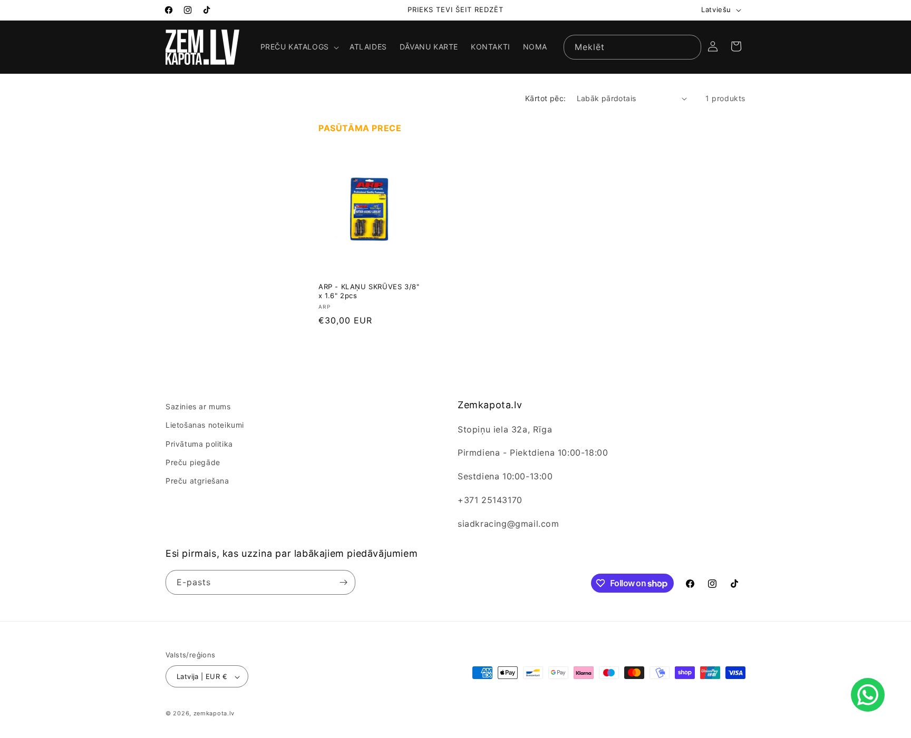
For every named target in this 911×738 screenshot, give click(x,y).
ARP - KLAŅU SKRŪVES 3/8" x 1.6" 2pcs (368, 291)
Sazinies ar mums (198, 406)
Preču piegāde (193, 462)
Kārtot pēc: (545, 98)
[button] (298, 47)
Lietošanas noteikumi (205, 425)
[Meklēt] (689, 46)
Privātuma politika (199, 443)
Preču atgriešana (197, 480)
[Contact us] (868, 695)
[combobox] (632, 47)
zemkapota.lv (214, 713)
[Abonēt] (343, 582)
